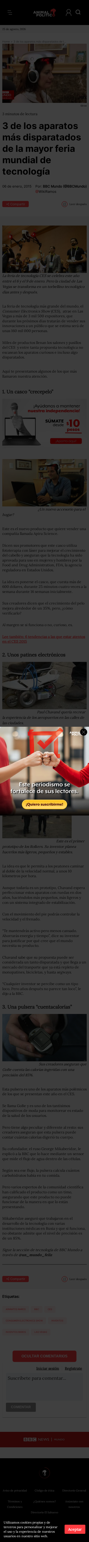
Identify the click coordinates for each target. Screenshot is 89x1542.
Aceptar (75, 1529)
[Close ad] (83, 732)
